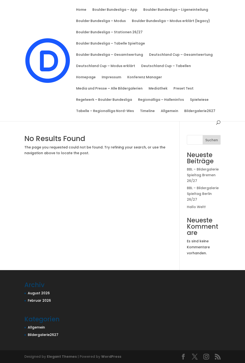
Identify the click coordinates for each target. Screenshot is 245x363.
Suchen (211, 140)
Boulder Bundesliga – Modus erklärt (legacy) (171, 21)
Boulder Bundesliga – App (114, 10)
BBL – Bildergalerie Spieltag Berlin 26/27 (203, 194)
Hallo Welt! (196, 206)
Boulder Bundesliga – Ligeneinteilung (175, 10)
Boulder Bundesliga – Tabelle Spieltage (110, 44)
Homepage (86, 77)
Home (81, 10)
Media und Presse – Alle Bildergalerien (109, 89)
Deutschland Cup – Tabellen (166, 66)
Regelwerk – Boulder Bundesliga (104, 100)
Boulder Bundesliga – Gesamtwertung (109, 55)
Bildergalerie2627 (199, 111)
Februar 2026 (39, 300)
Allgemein (169, 111)
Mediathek (158, 89)
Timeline (147, 111)
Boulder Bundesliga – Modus (101, 21)
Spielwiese (199, 100)
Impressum (111, 77)
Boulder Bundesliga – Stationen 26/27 (109, 32)
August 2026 (39, 293)
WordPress (111, 356)
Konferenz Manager (144, 77)
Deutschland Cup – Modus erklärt (105, 66)
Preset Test (183, 89)
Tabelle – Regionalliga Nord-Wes (105, 111)
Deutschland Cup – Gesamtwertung (181, 55)
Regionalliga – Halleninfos (161, 100)
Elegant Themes (62, 356)
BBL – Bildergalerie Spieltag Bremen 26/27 (203, 175)
